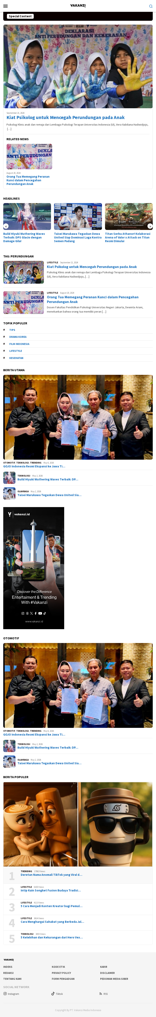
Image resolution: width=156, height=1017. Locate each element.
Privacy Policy (61, 973)
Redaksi (8, 973)
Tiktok (59, 994)
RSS (106, 994)
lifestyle (15, 351)
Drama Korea (17, 337)
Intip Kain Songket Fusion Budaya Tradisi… (51, 890)
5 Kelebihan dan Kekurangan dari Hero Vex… (52, 937)
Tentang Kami (12, 979)
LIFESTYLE (52, 262)
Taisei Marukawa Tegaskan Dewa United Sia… (49, 495)
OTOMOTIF (9, 462)
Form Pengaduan (63, 979)
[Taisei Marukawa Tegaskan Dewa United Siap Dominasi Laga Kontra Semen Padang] (27, 216)
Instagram (13, 994)
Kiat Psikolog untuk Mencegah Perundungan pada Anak (65, 117)
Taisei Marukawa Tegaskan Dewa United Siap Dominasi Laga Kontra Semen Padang (27, 237)
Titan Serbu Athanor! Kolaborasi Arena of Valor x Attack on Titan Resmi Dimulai (76, 237)
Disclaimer (107, 973)
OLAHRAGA (23, 491)
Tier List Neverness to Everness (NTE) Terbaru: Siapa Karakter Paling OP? (127, 210)
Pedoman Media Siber (114, 979)
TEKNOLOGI (22, 462)
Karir (103, 967)
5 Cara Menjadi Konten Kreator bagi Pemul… (51, 906)
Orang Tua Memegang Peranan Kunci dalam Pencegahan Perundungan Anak (28, 180)
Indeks (7, 967)
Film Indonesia (19, 344)
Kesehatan (16, 358)
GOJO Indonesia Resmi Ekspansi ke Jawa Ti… (34, 466)
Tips (12, 330)
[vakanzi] (78, 5)
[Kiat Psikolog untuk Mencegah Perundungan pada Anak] (78, 66)
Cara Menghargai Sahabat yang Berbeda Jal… (52, 922)
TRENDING (35, 462)
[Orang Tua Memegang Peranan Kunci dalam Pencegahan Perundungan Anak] (29, 157)
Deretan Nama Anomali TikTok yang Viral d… (51, 875)
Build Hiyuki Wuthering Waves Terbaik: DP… (47, 479)
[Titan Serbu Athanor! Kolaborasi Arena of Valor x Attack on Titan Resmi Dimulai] (78, 216)
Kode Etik (58, 967)
